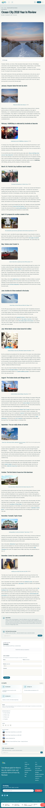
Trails (26, 774)
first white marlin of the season (26, 320)
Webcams (26, 772)
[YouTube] (7, 795)
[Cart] (35, 2)
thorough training (13, 369)
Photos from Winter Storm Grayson (19, 104)
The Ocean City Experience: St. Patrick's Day (19, 184)
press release (26, 402)
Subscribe (39, 635)
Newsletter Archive (38, 776)
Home (2, 7)
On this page (4, 60)
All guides (41, 683)
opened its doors (21, 317)
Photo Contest (37, 768)
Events (26, 766)
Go (41, 752)
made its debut (8, 464)
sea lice (22, 413)
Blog (5, 7)
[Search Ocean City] (9, 2)
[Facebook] (2, 795)
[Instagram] (5, 795)
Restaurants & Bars (28, 770)
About (36, 764)
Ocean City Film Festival (18, 206)
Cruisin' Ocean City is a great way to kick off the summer (19, 261)
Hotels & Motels (27, 768)
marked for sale (28, 581)
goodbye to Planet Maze (16, 504)
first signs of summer (34, 237)
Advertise (37, 780)
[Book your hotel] (12, 2)
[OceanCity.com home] (4, 2)
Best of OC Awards (38, 766)
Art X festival (19, 418)
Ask (39, 2)
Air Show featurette (14, 284)
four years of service (26, 319)
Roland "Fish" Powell (24, 409)
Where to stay (6, 714)
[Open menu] (43, 2)
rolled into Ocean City (12, 466)
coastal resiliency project (23, 371)
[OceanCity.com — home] (3, 763)
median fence (15, 279)
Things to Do (27, 764)
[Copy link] (3, 725)
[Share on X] (6, 725)
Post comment (6, 677)
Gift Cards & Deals (38, 770)
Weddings (37, 772)
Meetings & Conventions (39, 774)
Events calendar (7, 712)
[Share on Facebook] (8, 725)
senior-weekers (18, 268)
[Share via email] (11, 725)
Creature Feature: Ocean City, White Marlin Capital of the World (19, 350)
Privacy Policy (35, 800)
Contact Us (37, 778)
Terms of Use (41, 800)
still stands (21, 583)
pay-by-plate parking (21, 208)
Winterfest (12, 544)
